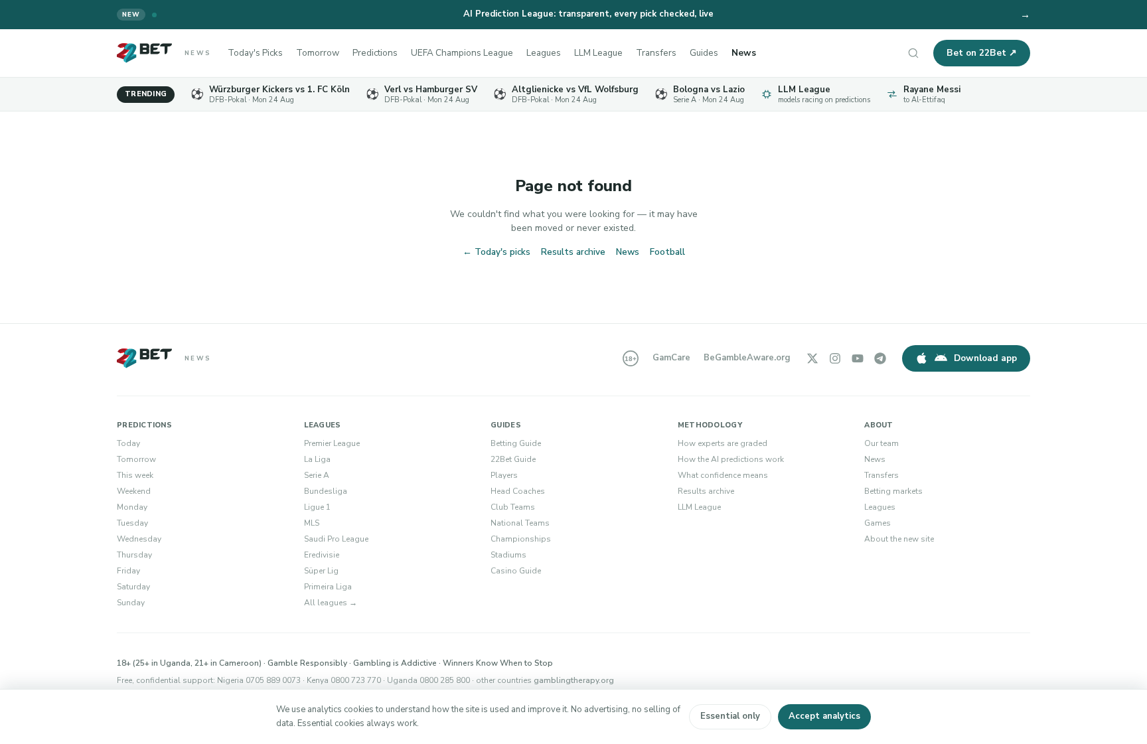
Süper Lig (321, 570)
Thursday (134, 555)
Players (504, 475)
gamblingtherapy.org (574, 680)
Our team (881, 443)
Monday (132, 507)
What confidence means (723, 475)
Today (128, 443)
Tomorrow (317, 52)
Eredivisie (321, 555)
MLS (311, 523)
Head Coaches (518, 491)
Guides (704, 52)
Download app (985, 358)
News (743, 52)
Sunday (131, 602)
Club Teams (513, 507)
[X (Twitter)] (812, 358)
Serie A (316, 475)
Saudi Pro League (336, 539)
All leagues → (330, 602)
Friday (128, 570)
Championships (521, 539)
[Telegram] (880, 358)
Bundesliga (325, 491)
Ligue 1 (317, 507)
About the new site (899, 539)
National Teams (520, 523)
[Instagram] (835, 358)
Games (877, 523)
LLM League (598, 52)
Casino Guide (516, 570)
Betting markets (893, 491)
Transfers (656, 52)
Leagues (543, 52)
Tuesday (132, 523)
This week (135, 475)
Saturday (133, 586)
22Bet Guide (513, 459)
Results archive (573, 252)
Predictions (375, 52)
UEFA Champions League (462, 52)
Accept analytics (824, 716)
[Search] (913, 53)
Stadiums (508, 555)
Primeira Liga (328, 586)
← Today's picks (496, 252)
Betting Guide (516, 443)
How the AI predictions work (731, 459)
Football (667, 252)
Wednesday (139, 539)
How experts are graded (722, 443)
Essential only (730, 716)
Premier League (332, 443)
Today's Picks (255, 52)
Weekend (134, 491)
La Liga (317, 459)
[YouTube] (858, 358)
